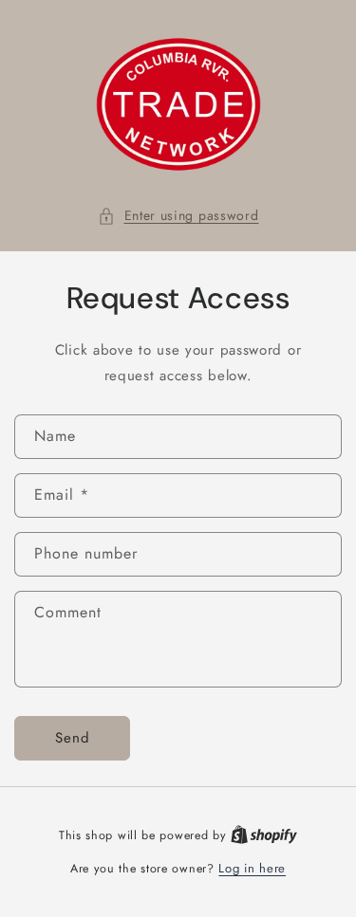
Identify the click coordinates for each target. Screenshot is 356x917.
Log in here (252, 868)
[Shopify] (264, 835)
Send (72, 737)
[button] (178, 216)
